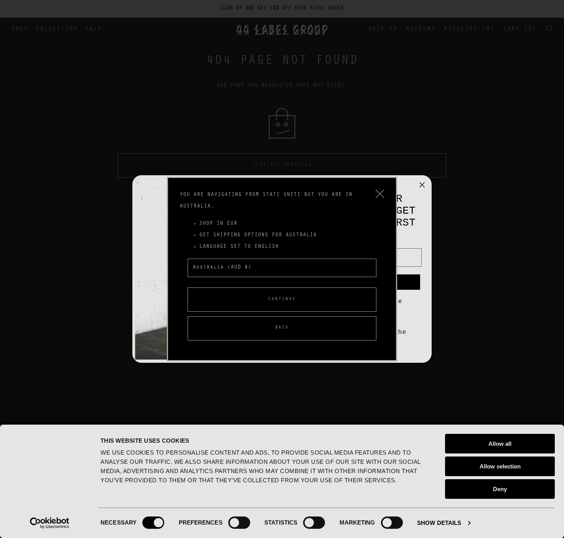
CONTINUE (282, 299)
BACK (282, 328)
